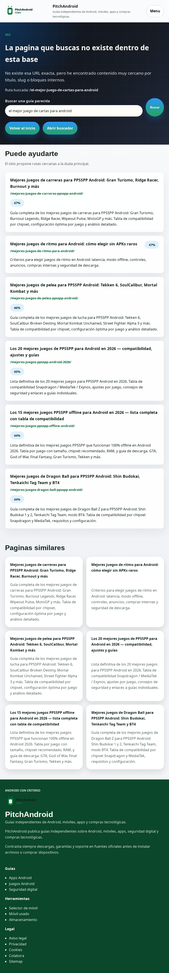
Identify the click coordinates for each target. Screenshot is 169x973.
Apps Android (20, 877)
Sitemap (16, 961)
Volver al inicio (22, 128)
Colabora (16, 955)
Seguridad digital (23, 889)
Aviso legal (18, 938)
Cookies (15, 949)
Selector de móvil (23, 908)
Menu (155, 11)
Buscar (155, 107)
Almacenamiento (23, 919)
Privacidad (17, 944)
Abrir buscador (60, 128)
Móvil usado (19, 913)
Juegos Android (22, 883)
